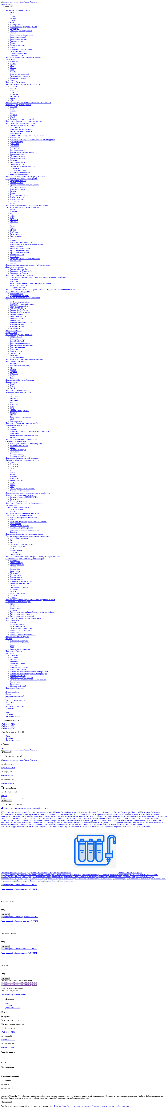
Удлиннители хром (17, 593)
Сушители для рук (17, 55)
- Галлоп (145, 818)
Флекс (12, 80)
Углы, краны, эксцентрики (20, 417)
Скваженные (15, 353)
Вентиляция (10, 59)
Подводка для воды (17, 626)
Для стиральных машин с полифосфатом (26, 444)
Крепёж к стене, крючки (19, 411)
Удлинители (15, 684)
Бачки (12, 520)
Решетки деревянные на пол (21, 49)
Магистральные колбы (19, 446)
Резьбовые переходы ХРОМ (21, 581)
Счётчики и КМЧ (12, 505)
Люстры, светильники (14, 267)
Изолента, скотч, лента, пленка (22, 152)
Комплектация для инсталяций (22, 119)
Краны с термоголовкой (19, 253)
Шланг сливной (16, 633)
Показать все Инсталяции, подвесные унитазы (23, 121)
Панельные (14, 433)
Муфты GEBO (11, 333)
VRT (12, 228)
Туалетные (14, 355)
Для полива (14, 144)
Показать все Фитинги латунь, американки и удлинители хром (30, 600)
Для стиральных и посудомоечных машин (26, 244)
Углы (12, 378)
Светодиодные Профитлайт (21, 271)
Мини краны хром (17, 255)
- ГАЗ (138, 818)
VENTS (13, 72)
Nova (12, 468)
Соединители (15, 608)
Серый (12, 388)
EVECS (13, 68)
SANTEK (13, 115)
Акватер (13, 476)
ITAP (12, 218)
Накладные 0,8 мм (17, 326)
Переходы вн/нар (16, 577)
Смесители (14, 452)
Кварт (12, 645)
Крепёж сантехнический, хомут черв (24, 185)
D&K (12, 109)
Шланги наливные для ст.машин (23, 635)
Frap (11, 14)
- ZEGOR (87, 818)
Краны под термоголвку (19, 250)
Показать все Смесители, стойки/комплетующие (24, 503)
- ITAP (38, 818)
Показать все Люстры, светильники (19, 275)
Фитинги (13, 610)
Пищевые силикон (17, 624)
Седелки (13, 372)
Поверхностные (16, 351)
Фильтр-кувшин (16, 454)
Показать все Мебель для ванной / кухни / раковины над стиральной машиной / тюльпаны (40, 290)
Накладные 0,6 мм (17, 324)
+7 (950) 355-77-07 (8, 728)
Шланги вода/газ (12, 620)
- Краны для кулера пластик (77, 820)
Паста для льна (16, 550)
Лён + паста (14, 542)
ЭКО (12, 419)
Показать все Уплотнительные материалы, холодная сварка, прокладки (33, 557)
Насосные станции (17, 347)
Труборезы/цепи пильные (20, 172)
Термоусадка (15, 682)
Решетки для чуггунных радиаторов (24, 435)
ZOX (12, 402)
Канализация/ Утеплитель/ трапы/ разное (21, 179)
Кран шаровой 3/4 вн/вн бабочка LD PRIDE (19, 953)
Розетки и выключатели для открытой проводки (29, 672)
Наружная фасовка (17, 189)
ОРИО (12, 483)
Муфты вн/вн (15, 573)
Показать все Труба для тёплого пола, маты (22, 513)
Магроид (13, 413)
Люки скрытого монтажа (20, 76)
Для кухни (14, 281)
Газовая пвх (14, 622)
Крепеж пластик (16, 183)
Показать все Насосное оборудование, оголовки (24, 359)
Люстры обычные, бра (19, 269)
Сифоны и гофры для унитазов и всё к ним (22, 460)
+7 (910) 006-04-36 (8, 724)
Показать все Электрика (14, 688)
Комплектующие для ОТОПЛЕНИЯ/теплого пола (29, 431)
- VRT (79, 818)
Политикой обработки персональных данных (72, 1106)
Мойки (8, 300)
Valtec (12, 226)
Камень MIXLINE (17, 318)
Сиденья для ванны (17, 51)
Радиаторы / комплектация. (16, 425)
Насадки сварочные (17, 158)
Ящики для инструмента (19, 174)
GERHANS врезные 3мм (19, 302)
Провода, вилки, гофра (19, 667)
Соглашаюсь (6, 1102)
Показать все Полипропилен (16, 390)
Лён (11, 540)
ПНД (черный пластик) (14, 361)
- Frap (24, 818)
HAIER (13, 90)
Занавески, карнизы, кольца (21, 31)
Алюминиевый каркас (19, 641)
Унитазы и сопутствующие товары (19, 515)
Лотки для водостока (18, 187)
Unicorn (13, 472)
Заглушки (14, 363)
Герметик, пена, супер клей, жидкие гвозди (27, 135)
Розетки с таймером (17, 676)
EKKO (12, 12)
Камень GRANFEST (18, 316)
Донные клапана (16, 481)
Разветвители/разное (18, 669)
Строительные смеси (18, 170)
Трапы (12, 193)
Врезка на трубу (16, 563)
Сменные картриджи (18, 450)
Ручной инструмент (18, 162)
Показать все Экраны (13, 651)
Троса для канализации (19, 195)
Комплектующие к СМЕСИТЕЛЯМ (24, 497)
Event (12, 70)
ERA (12, 66)
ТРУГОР (13, 415)
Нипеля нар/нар (16, 575)
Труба (12, 376)
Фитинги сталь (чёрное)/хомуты (18, 602)
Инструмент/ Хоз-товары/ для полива (20, 123)
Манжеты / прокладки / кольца (22, 544)
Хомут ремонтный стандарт (21, 614)
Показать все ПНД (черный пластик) (19, 380)
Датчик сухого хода (17, 339)
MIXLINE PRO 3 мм (18, 308)
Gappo (12, 216)
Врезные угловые (17, 314)
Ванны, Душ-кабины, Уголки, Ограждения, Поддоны (117, 812)
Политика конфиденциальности (13, 994)
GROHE (13, 111)
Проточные (14, 101)
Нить (12, 548)
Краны (12, 368)
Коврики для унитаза (18, 39)
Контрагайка (15, 569)
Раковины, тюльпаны (18, 285)
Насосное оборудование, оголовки (18, 335)
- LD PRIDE (47, 818)
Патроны (13, 665)
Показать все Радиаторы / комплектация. (21, 439)
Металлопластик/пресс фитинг (17, 292)
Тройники (14, 374)
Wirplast (13, 474)
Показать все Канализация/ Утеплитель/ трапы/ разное (26, 205)
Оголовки (14, 349)
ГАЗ (11, 238)
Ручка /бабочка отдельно (19, 583)
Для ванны (14, 279)
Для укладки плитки (18, 150)
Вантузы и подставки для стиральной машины (28, 522)
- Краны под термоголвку (100, 820)
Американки (15, 561)
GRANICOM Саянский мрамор (22, 304)
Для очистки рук (16, 142)
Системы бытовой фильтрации (17, 442)
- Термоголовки (38, 822)
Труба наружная (16, 199)
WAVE (12, 117)
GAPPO (13, 16)
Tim (11, 470)
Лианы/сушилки (16, 41)
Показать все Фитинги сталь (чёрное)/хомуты (23, 618)
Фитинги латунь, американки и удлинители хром (24, 559)
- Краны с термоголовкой (121, 820)
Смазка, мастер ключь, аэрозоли (22, 166)
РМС (12, 487)
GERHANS (14, 466)
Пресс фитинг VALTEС (19, 296)
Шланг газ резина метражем (21, 630)
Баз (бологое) (15, 232)
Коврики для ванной (18, 37)
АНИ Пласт (14, 478)
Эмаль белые (15, 329)
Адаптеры (14, 655)
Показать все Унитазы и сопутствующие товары (24, 534)
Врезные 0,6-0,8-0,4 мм (19, 310)
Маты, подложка (16, 509)
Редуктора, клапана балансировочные (25, 259)
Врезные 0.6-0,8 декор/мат (20, 312)
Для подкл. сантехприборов (21, 242)
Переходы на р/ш (16, 579)
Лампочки (14, 661)
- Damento (16, 818)
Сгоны (12, 585)
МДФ (12, 647)
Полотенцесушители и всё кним (18, 392)
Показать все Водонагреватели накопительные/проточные (28, 103)
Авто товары (15, 127)
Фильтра (13, 596)
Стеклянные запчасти (18, 53)
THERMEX (14, 96)
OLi (11, 113)
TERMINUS (15, 400)
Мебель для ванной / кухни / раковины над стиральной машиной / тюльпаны (35, 277)
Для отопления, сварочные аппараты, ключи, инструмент (32, 140)
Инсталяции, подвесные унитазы (18, 105)
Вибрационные (16, 337)
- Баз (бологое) (98, 818)
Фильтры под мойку (18, 456)
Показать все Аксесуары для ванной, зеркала (23, 57)
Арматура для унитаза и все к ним (23, 517)
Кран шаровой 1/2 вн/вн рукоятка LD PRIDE (20, 921)
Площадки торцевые (18, 78)
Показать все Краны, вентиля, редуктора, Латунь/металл (27, 265)
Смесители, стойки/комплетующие (19, 495)
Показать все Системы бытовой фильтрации (22, 458)
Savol (12, 23)
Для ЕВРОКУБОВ (17, 341)
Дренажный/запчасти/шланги (21, 345)
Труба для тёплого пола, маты (17, 507)
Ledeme (13, 18)
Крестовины (15, 571)
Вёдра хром (14, 29)
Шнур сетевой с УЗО (18, 686)
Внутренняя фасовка (18, 181)
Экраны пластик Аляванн (20, 649)
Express (13, 88)
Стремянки (14, 168)
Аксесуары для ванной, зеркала (17, 10)
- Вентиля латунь (112, 818)
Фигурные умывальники (19, 287)
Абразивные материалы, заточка (22, 125)
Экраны (8, 639)
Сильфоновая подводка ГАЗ (21, 628)
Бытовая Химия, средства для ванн (23, 27)
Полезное (13, 160)
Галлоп (13, 240)
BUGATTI (14, 209)
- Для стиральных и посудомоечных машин (31, 820)
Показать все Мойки (13, 331)
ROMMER (14, 222)
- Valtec (72, 818)
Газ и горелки (15, 133)
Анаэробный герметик (19, 538)
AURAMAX (15, 62)
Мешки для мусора (17, 156)
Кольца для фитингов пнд (20, 366)
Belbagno (13, 107)
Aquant (12, 462)
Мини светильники (17, 663)
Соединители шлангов (19, 587)
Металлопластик (16, 294)
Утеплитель (14, 201)
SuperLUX (14, 94)
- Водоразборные (127, 818)
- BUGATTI (6, 818)
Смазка (13, 191)
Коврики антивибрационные (21, 35)
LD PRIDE (14, 220)
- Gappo (31, 818)
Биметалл (13, 429)
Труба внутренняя (17, 197)
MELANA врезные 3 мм (19, 306)
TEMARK (14, 398)
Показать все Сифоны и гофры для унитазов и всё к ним (27, 493)
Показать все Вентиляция (15, 82)
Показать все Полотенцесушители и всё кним (23, 423)
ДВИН (12, 409)
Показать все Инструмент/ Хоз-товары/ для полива (25, 177)
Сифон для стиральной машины (22, 489)
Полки (12, 43)
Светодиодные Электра (19, 273)
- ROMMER (58, 818)
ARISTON (14, 86)
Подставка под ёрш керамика (21, 528)
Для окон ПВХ (16, 138)
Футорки (13, 598)
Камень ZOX (15, 320)
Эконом (13, 263)
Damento (13, 211)
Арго (12, 407)
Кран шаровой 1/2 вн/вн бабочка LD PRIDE (19, 889)
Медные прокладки (17, 546)
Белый (12, 384)
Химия (12, 203)
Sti (11, 224)
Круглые (13, 99)
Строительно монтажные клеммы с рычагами (28, 680)
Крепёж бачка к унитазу (19, 526)
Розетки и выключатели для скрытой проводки (28, 674)
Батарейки (14, 657)
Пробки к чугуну (16, 606)
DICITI (13, 64)
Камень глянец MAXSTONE (21, 322)
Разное (12, 47)
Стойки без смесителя (18, 501)
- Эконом (49, 822)
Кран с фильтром (16, 246)
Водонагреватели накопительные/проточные (23, 84)
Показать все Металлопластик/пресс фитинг (22, 298)
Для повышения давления (20, 343)
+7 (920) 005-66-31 (8, 726)
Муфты (13, 370)
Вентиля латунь (16, 234)
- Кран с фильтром (57, 820)
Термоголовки (15, 261)
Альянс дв (14, 405)
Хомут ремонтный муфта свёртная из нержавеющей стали (33, 612)
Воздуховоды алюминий (19, 74)
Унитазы (13, 532)
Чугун (12, 437)
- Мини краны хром (141, 820)
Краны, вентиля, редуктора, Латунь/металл (22, 207)
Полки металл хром (17, 45)
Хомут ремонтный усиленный (22, 616)
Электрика (9, 653)
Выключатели (15, 659)
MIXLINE (14, 396)
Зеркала (13, 33)
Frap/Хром (14, 464)
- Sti (66, 818)
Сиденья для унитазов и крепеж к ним (25, 530)
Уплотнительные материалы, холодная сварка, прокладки (28, 536)
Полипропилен (11, 382)
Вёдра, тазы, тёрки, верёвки (21, 131)
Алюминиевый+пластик (19, 643)
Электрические (16, 421)
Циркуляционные (17, 357)
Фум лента (14, 552)
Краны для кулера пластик (20, 248)
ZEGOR (13, 230)
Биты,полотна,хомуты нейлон (21, 129)
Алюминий (14, 427)
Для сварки (14, 146)
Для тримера (15, 148)
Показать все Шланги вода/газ (17, 637)
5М (11, 394)
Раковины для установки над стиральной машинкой (30, 283)
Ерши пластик (15, 524)
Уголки (13, 591)
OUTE (12, 20)
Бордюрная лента (17, 25)
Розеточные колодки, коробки (21, 678)
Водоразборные (16, 236)
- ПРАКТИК (155, 820)
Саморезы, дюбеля (17, 164)
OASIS (12, 92)
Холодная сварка (16, 554)
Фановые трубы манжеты (20, 491)
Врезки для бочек (17, 565)
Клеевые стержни (17, 154)
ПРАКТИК (14, 257)
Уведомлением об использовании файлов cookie (110, 1106)
